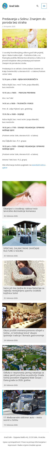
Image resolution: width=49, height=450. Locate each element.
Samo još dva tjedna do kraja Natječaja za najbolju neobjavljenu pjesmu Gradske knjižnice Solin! (23, 290)
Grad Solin (14, 6)
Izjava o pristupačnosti (11, 442)
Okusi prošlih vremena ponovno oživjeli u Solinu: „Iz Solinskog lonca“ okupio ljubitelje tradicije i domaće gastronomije (23, 333)
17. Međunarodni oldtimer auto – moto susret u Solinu (22, 418)
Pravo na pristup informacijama (33, 442)
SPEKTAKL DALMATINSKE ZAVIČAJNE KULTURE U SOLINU (21, 249)
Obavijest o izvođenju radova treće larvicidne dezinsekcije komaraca (20, 209)
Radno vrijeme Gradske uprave (29, 445)
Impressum (12, 445)
